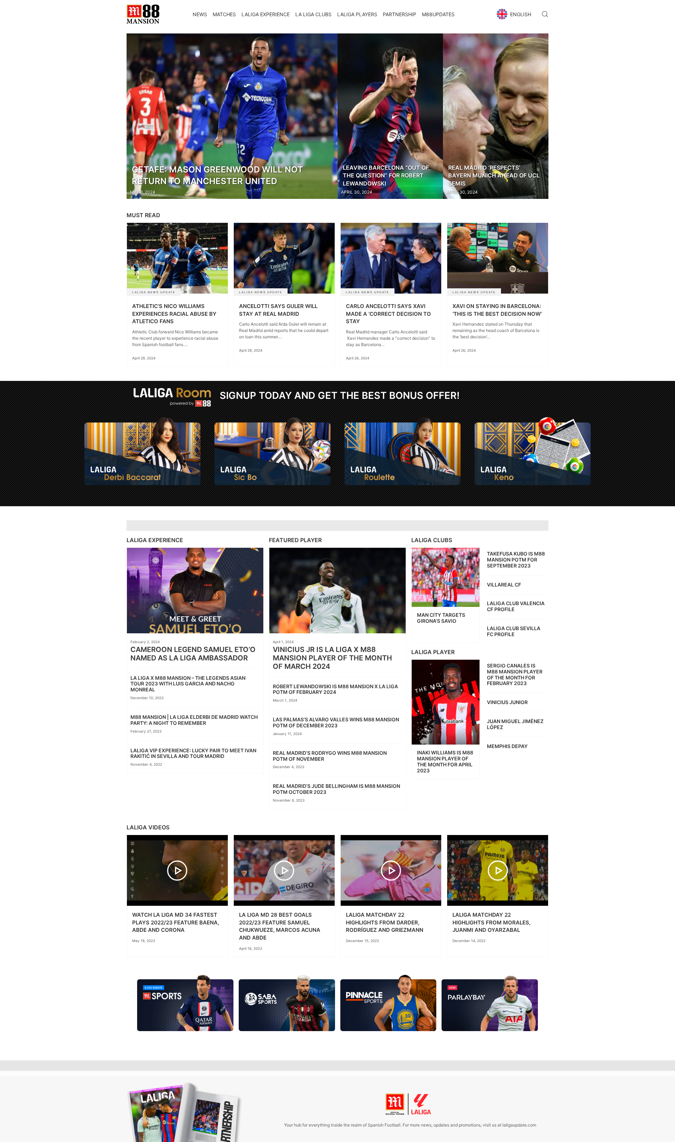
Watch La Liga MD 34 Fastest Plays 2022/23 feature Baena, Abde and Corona (175, 922)
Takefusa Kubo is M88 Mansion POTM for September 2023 (516, 560)
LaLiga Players (357, 14)
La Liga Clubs (313, 14)
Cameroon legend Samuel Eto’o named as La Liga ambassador (193, 653)
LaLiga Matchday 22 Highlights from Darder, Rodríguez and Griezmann (384, 922)
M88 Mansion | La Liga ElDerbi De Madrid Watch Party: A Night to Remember (194, 720)
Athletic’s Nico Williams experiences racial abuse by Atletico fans (174, 314)
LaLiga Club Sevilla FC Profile (513, 631)
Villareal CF (504, 585)
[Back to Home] (143, 14)
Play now (142, 465)
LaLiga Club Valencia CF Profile (516, 606)
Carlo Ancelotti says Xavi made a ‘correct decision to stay (388, 314)
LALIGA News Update (153, 292)
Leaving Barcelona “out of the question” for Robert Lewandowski (386, 175)
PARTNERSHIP (399, 14)
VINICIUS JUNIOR (507, 702)
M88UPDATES (438, 14)
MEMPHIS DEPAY (507, 746)
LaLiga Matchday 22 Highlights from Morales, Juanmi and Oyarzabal (491, 922)
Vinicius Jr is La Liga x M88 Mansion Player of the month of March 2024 (332, 658)
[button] (515, 14)
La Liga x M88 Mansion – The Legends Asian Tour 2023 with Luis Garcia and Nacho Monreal (187, 684)
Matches (224, 14)
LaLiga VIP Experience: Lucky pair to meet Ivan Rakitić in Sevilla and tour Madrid (193, 753)
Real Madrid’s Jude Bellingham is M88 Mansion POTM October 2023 (336, 789)
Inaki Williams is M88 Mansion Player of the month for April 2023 (445, 761)
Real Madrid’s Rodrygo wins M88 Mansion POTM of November (330, 756)
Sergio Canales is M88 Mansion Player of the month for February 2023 (514, 674)
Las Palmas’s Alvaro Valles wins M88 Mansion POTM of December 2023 (336, 722)
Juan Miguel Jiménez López (515, 724)
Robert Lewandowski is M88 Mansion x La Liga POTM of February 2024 (335, 689)
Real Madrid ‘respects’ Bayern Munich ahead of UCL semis (494, 175)
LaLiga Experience (266, 14)
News (200, 14)
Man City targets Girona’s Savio (441, 618)
